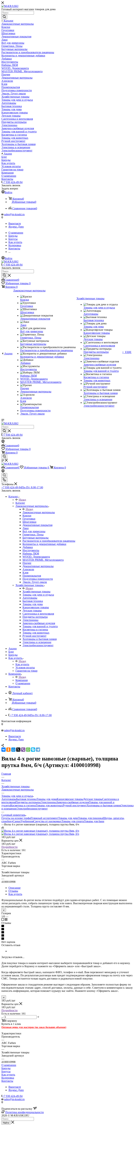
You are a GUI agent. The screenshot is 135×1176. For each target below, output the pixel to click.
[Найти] (4, 17)
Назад (22, 499)
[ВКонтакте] (3, 749)
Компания (21, 680)
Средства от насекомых (47, 821)
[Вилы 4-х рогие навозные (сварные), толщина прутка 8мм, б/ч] (40, 830)
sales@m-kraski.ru (14, 214)
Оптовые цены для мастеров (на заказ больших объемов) (33, 1027)
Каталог (20, 502)
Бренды (6, 1068)
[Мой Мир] (13, 749)
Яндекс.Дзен (16, 226)
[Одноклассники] (8, 749)
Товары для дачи (68, 818)
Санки (17, 821)
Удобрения (27, 821)
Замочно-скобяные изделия (72, 802)
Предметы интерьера (28, 802)
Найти (6, 1122)
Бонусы (6, 1071)
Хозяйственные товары (36, 591)
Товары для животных (49, 805)
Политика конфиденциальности (24, 1112)
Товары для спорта (73, 821)
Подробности (9, 846)
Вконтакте (14, 223)
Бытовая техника (26, 799)
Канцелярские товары (70, 799)
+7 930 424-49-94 (12, 182)
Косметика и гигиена (23, 805)
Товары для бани (94, 821)
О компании (8, 1065)
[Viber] (23, 749)
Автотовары (8, 799)
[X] (18, 749)
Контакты (7, 1080)
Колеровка (7, 1077)
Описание (14, 887)
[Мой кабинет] (3, 441)
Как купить (22, 664)
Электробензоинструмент (32, 808)
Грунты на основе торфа (16, 818)
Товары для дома (47, 799)
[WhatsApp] (28, 749)
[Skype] (33, 749)
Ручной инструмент (75, 805)
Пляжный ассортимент (44, 818)
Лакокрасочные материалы (38, 512)
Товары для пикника (90, 818)
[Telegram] (38, 749)
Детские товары (92, 799)
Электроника (48, 802)
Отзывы (13, 890)
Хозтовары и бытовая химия (104, 805)
